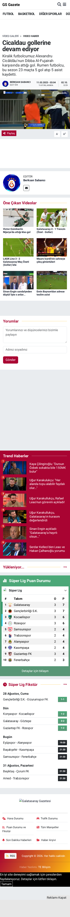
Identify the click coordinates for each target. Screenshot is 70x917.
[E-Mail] (26, 188)
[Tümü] (65, 567)
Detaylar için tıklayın (35, 671)
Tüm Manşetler (50, 827)
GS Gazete (11, 4)
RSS (12, 856)
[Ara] (59, 4)
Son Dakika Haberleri (18, 840)
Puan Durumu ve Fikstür (14, 829)
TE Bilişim (44, 867)
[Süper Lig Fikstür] (65, 684)
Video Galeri (10, 36)
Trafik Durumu (49, 818)
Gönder (11, 360)
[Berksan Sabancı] (11, 182)
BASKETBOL (26, 14)
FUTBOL (8, 14)
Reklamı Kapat (56, 897)
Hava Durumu (15, 818)
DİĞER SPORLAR (50, 14)
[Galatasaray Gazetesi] (35, 801)
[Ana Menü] (64, 4)
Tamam (6, 884)
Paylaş (11, 133)
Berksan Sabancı (34, 180)
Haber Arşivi (48, 840)
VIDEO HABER (31, 36)
